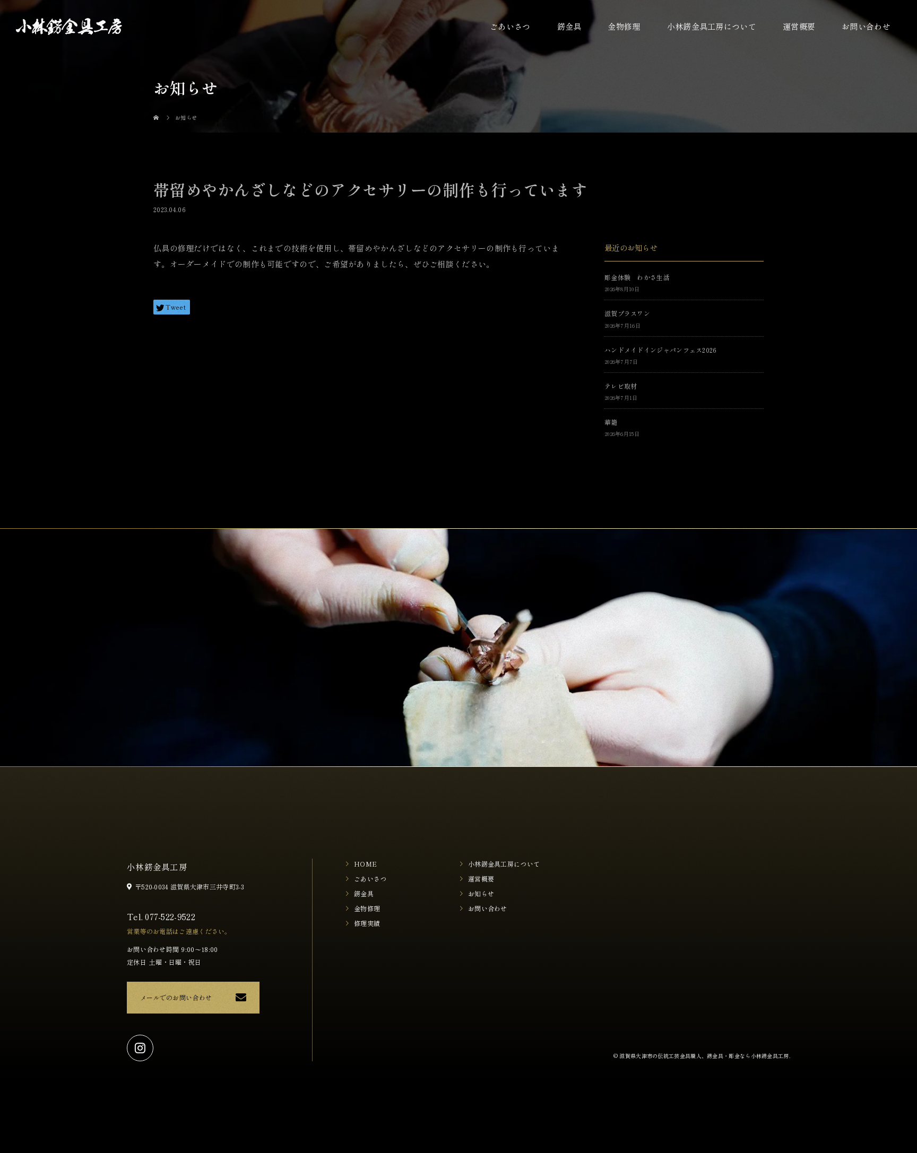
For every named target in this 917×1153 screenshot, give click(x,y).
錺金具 (569, 26)
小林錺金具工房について (711, 26)
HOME (365, 863)
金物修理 (624, 26)
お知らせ (481, 893)
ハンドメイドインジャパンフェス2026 (660, 349)
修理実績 (367, 923)
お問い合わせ (866, 26)
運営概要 (799, 26)
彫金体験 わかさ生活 (637, 277)
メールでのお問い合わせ (176, 997)
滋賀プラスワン (627, 313)
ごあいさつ (510, 26)
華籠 (611, 421)
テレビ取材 (620, 385)
